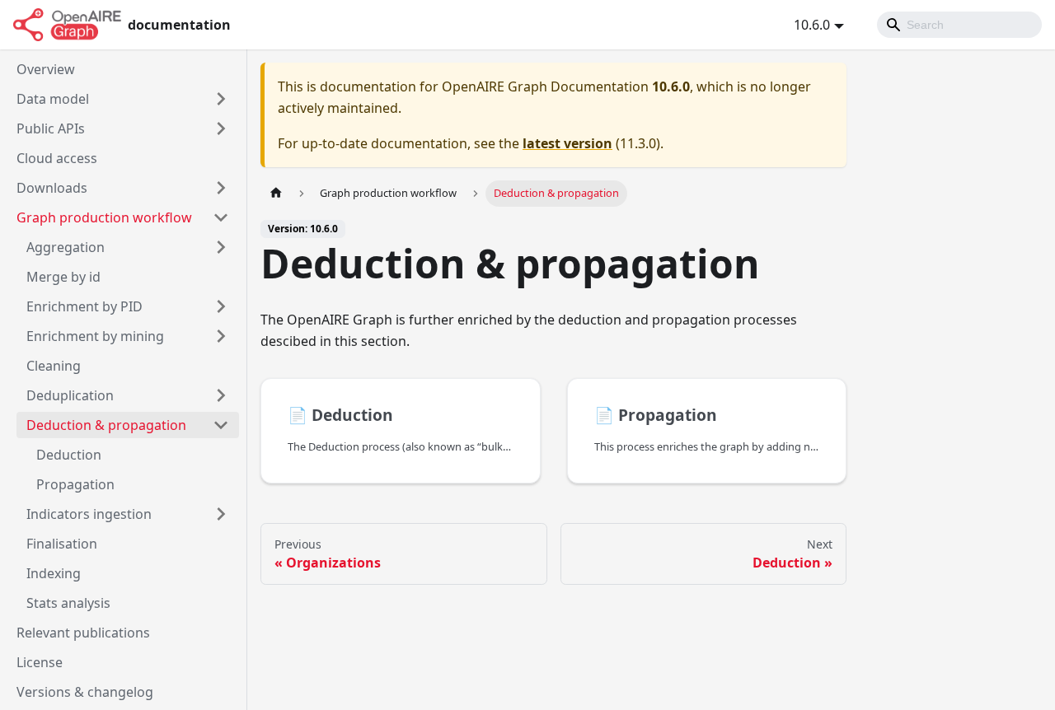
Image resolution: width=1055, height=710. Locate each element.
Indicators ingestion (89, 514)
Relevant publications (83, 633)
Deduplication (70, 395)
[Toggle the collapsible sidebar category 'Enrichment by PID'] (221, 306)
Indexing (53, 573)
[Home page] (276, 193)
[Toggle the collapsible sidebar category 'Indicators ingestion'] (221, 514)
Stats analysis (68, 603)
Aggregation (65, 247)
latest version (567, 143)
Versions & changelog (84, 692)
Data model (52, 99)
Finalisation (61, 544)
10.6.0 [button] (812, 25)
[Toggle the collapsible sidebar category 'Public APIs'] (221, 128)
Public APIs (50, 128)
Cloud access (56, 158)
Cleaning (53, 366)
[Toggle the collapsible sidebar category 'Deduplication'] (221, 395)
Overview (45, 69)
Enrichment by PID (84, 306)
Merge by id (63, 277)
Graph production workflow (104, 217)
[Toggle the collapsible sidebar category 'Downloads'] (221, 188)
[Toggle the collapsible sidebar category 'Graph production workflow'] (221, 217)
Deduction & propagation (106, 425)
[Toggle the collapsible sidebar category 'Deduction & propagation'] (221, 425)
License (39, 662)
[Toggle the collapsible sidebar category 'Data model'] (221, 99)
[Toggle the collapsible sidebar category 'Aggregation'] (221, 247)
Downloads (51, 188)
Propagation (75, 484)
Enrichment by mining (95, 336)
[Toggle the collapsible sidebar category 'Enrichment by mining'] (221, 336)
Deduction (68, 455)
